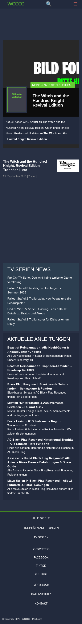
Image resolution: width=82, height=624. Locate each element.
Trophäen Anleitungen (41, 528)
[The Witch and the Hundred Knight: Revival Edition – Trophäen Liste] (68, 166)
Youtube (41, 574)
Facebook (41, 557)
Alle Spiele (41, 518)
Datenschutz (41, 594)
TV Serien (41, 537)
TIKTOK (41, 565)
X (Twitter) (41, 549)
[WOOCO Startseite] (15, 3)
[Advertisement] (41, 22)
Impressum (41, 584)
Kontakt (41, 603)
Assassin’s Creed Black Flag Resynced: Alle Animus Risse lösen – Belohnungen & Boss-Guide (39, 462)
